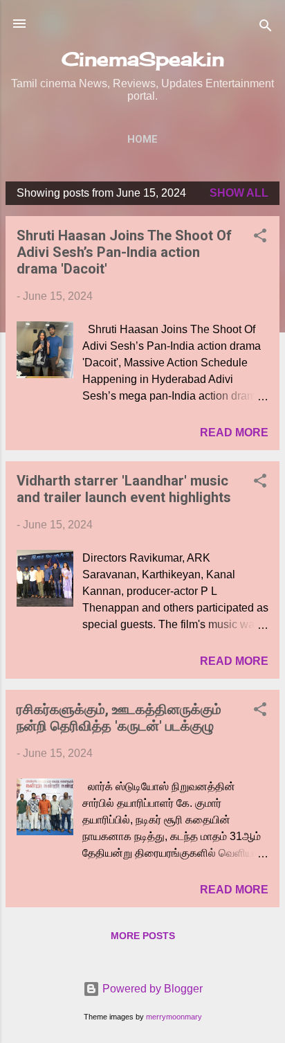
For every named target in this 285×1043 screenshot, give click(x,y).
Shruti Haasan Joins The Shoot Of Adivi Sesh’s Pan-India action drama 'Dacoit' (124, 252)
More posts (143, 935)
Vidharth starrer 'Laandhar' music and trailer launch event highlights (124, 489)
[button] (260, 238)
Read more (234, 432)
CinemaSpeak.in (143, 59)
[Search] (265, 28)
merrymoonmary (174, 1017)
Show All (239, 193)
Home (142, 139)
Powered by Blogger (151, 989)
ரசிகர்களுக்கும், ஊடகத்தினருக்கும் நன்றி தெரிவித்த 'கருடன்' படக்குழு (119, 717)
